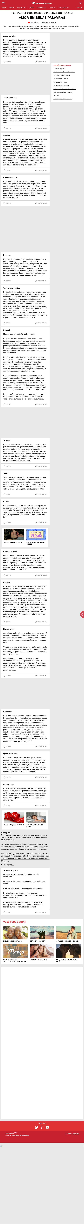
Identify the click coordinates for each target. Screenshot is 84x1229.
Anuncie (76, 1134)
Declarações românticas (62, 13)
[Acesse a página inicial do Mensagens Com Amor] (42, 3)
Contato (69, 1134)
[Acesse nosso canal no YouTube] (47, 1127)
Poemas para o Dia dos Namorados (64, 72)
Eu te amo (56, 95)
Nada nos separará (59, 68)
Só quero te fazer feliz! (60, 82)
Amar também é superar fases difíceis (64, 89)
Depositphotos (24, 1135)
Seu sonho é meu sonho (60, 79)
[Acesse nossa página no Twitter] (37, 1127)
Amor (46, 13)
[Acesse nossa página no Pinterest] (42, 1127)
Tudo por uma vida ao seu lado (62, 92)
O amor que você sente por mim (62, 99)
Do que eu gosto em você (61, 85)
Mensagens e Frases (32, 13)
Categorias (16, 13)
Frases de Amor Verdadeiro (61, 75)
